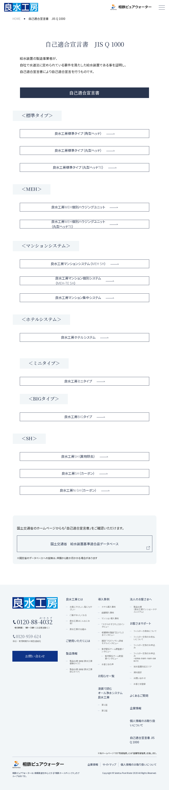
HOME (16, 19)
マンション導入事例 (110, 618)
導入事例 (103, 599)
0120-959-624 (28, 636)
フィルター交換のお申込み (144, 646)
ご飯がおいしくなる (78, 615)
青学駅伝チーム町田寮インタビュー (114, 657)
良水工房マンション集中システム (78, 297)
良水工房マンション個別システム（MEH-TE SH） (78, 280)
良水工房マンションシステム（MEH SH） (78, 264)
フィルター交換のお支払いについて (144, 638)
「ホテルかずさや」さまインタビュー (113, 625)
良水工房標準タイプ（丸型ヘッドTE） (78, 167)
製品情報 (71, 653)
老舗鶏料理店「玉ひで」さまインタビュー (113, 633)
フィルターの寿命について (145, 631)
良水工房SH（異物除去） (78, 456)
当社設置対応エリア (142, 666)
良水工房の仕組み (78, 629)
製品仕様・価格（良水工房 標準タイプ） (81, 662)
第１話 (104, 705)
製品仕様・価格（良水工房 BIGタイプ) (81, 670)
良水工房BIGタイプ (78, 417)
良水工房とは (74, 599)
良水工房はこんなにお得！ (80, 622)
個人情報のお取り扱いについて (142, 723)
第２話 (104, 710)
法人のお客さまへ (141, 599)
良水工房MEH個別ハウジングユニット (78, 207)
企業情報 (135, 708)
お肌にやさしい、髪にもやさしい (81, 608)
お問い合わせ (140, 678)
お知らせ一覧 (106, 676)
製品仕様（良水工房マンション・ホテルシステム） (145, 609)
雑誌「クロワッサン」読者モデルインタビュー (112, 641)
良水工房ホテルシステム (78, 337)
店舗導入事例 (108, 612)
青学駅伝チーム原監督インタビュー (113, 650)
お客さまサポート (140, 623)
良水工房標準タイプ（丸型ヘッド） (78, 150)
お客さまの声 (108, 664)
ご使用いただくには (78, 641)
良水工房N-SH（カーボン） (78, 490)
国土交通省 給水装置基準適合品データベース (84, 543)
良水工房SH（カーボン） (78, 473)
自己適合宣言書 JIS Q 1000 (142, 740)
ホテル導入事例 (109, 607)
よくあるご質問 (139, 695)
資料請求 (138, 672)
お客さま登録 (140, 684)
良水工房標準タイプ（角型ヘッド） (78, 133)
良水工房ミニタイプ (78, 381)
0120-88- (34, 621)
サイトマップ (109, 764)
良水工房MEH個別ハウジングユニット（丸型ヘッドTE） (78, 224)
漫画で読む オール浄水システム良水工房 (110, 692)
